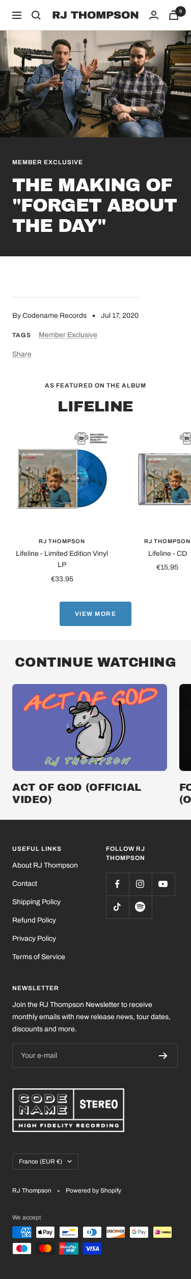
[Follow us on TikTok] (117, 907)
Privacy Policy (34, 938)
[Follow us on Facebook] (117, 884)
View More (96, 613)
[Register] (163, 1055)
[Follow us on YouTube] (163, 884)
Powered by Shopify (93, 1190)
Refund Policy (34, 920)
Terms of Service (38, 957)
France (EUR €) (40, 1161)
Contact (24, 883)
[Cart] (174, 15)
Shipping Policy (36, 902)
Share (22, 354)
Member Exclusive (47, 162)
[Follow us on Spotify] (140, 907)
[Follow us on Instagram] (140, 884)
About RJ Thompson (45, 865)
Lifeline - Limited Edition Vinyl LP (62, 559)
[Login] (153, 15)
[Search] (36, 15)
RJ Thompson (62, 541)
